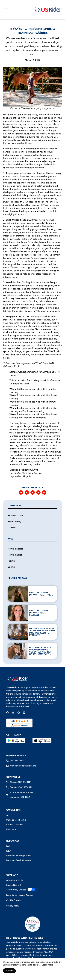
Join (8, 815)
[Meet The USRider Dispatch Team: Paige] (18, 594)
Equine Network (13, 885)
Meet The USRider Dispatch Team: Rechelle (38, 613)
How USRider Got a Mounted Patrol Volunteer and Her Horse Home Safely (40, 650)
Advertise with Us (14, 880)
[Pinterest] (24, 712)
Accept (9, 970)
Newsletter (11, 829)
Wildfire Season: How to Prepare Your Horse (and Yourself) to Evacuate (42, 631)
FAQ (8, 846)
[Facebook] (7, 712)
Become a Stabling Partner (18, 855)
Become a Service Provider (18, 860)
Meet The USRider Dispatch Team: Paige (41, 594)
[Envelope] (13, 712)
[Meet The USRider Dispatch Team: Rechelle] (18, 613)
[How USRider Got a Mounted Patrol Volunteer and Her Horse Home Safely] (18, 651)
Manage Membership (16, 820)
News (9, 851)
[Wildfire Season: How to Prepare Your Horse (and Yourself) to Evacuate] (18, 632)
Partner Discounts (14, 824)
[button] (21, 492)
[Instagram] (18, 712)
